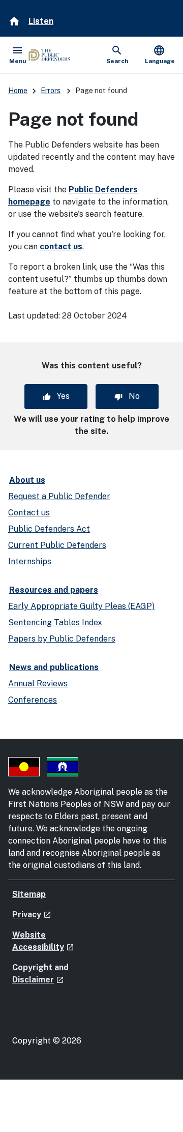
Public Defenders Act (49, 529)
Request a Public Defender (59, 496)
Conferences (32, 700)
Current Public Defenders (57, 545)
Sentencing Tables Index (55, 622)
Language (160, 54)
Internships (29, 561)
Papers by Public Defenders (61, 639)
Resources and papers (53, 590)
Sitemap (29, 894)
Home (17, 90)
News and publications (54, 667)
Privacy (31, 914)
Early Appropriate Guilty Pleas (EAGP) (81, 606)
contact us (61, 246)
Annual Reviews (38, 683)
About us (27, 480)
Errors (50, 90)
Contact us (29, 512)
